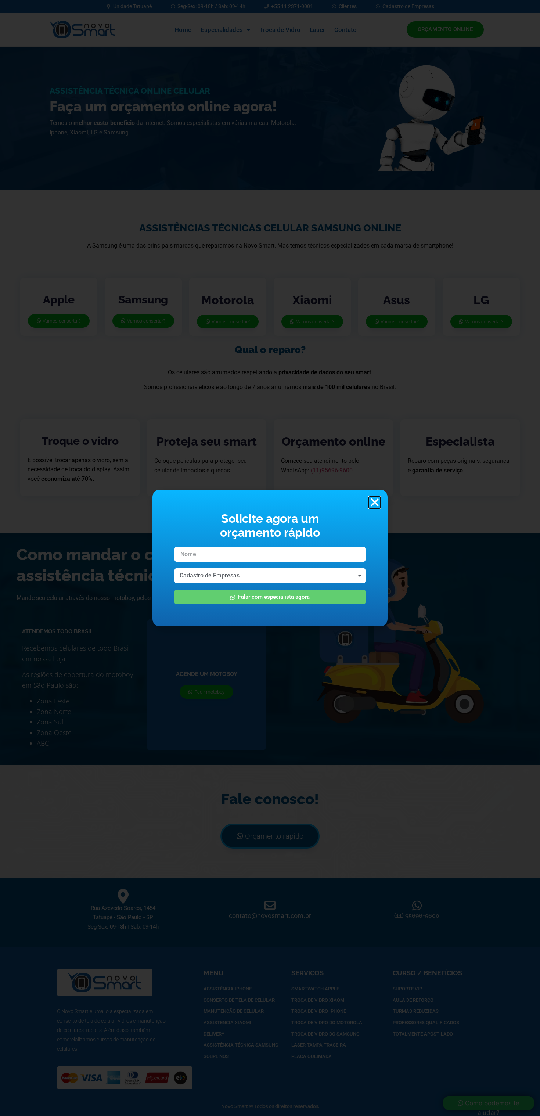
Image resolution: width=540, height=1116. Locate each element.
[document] (270, 558)
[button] (374, 502)
